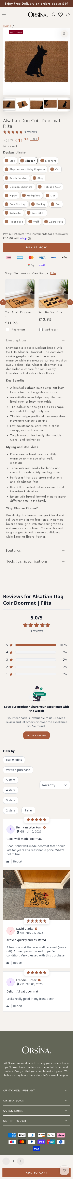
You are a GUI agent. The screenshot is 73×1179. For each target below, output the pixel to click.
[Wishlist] (60, 14)
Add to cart (18, 330)
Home (7, 26)
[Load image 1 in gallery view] (8, 104)
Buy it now (36, 247)
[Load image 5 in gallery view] (64, 104)
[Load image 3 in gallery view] (36, 104)
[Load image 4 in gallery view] (50, 104)
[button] (53, 14)
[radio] (10, 160)
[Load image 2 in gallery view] (22, 104)
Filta (53, 273)
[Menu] (4, 14)
